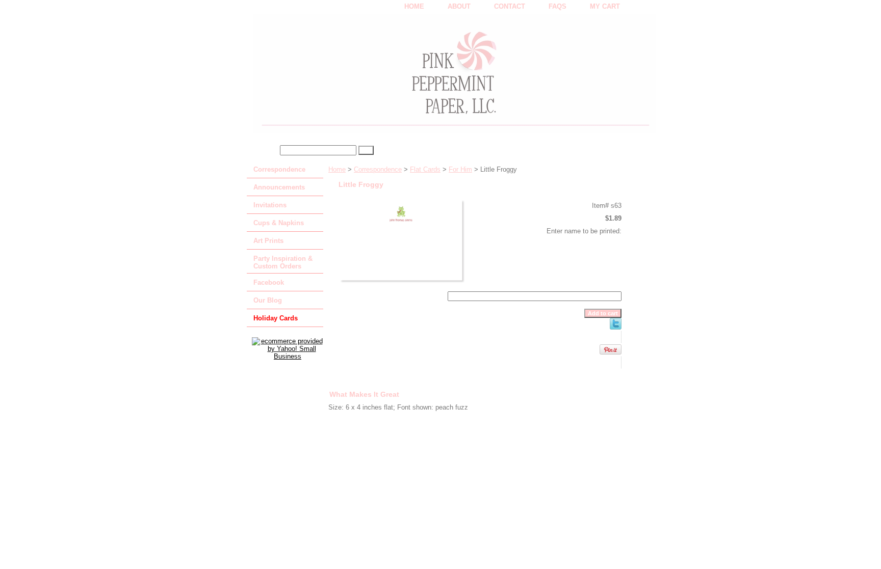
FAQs (557, 6)
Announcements (279, 187)
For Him (460, 169)
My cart (605, 6)
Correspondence (378, 169)
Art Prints (268, 241)
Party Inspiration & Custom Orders (283, 262)
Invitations (270, 205)
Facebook (268, 282)
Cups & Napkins (278, 223)
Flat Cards (425, 169)
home (414, 6)
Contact (509, 6)
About (459, 6)
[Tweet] (615, 327)
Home (337, 169)
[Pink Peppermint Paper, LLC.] (374, 77)
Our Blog (267, 300)
